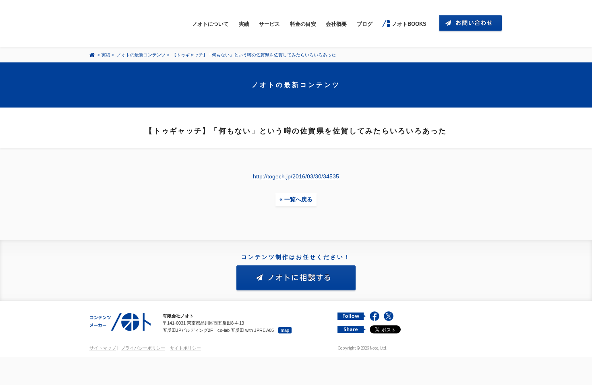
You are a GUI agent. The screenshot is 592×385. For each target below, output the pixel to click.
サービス (269, 24)
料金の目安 (303, 24)
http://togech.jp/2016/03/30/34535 (296, 176)
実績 (244, 24)
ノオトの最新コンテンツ (141, 54)
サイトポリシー (185, 348)
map (285, 330)
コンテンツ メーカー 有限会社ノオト (127, 23)
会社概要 (336, 24)
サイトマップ (102, 348)
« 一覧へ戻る (296, 199)
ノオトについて (210, 24)
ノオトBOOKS (409, 24)
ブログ (365, 24)
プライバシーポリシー (143, 348)
